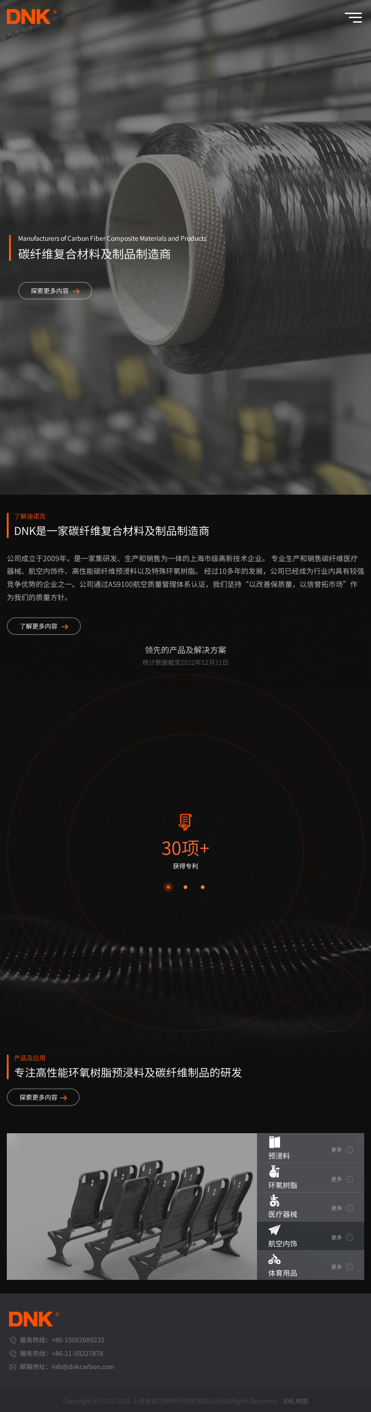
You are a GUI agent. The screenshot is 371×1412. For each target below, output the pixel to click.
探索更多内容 (50, 290)
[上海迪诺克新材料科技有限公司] (34, 21)
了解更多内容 (39, 625)
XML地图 (295, 1400)
